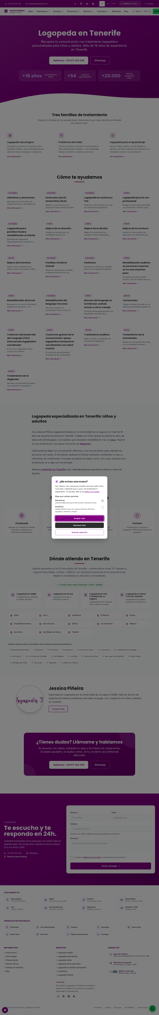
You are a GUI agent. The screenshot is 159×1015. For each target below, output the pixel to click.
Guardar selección (79, 532)
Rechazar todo (79, 525)
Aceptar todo (79, 518)
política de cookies (91, 492)
